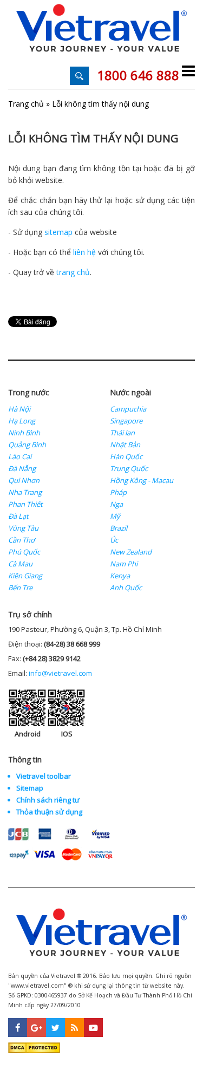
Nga (116, 504)
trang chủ (73, 272)
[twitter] (55, 1027)
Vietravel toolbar (43, 776)
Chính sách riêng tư (48, 800)
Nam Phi (123, 564)
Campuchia (128, 409)
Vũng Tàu (23, 528)
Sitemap (29, 788)
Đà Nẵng (22, 468)
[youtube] (93, 1027)
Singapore (126, 421)
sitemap (58, 232)
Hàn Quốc (126, 456)
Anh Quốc (126, 587)
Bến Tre (20, 587)
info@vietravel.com (60, 673)
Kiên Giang (25, 575)
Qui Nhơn (24, 480)
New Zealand (131, 552)
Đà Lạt (18, 516)
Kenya (120, 575)
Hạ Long (21, 421)
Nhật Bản (125, 444)
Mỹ (115, 516)
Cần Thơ (21, 540)
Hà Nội (19, 409)
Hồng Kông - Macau (141, 480)
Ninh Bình (24, 433)
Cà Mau (20, 564)
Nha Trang (25, 492)
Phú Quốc (24, 552)
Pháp (118, 492)
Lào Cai (19, 456)
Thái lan (122, 433)
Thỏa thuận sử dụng (49, 812)
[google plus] (36, 1027)
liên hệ (84, 252)
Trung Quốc (129, 468)
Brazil (118, 528)
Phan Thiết (25, 504)
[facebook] (17, 1027)
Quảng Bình (27, 444)
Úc (114, 540)
